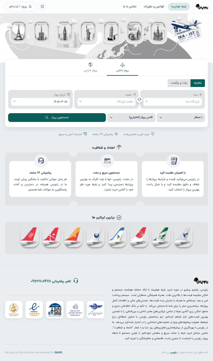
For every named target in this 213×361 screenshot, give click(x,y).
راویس (173, 352)
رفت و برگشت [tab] (179, 83)
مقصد (128, 95)
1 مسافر (198, 117)
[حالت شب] (42, 7)
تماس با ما (129, 6)
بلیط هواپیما (179, 6)
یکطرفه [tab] (198, 83)
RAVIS (58, 352)
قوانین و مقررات (154, 6)
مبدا (195, 95)
